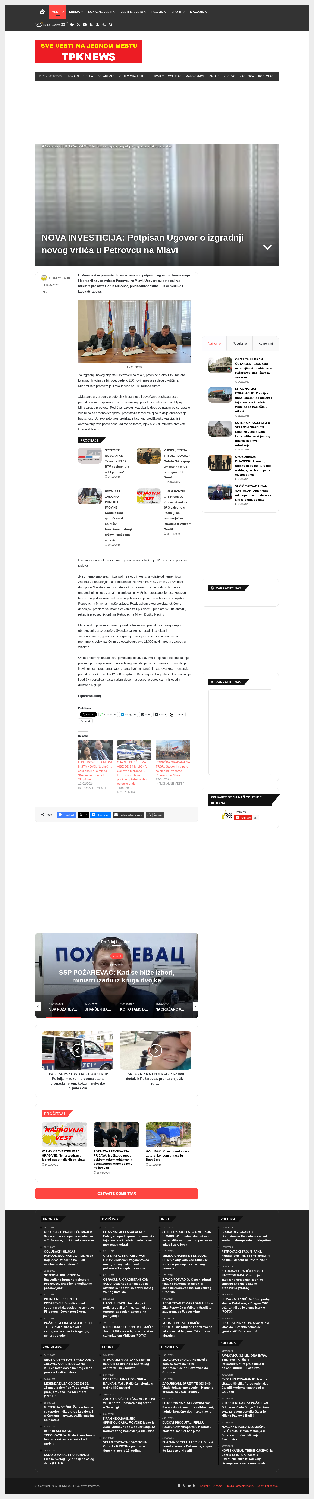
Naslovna (50, 146)
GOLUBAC (174, 76)
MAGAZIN (197, 11)
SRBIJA (74, 11)
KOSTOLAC (265, 76)
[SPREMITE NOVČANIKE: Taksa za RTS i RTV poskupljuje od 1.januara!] (90, 456)
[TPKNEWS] (88, 51)
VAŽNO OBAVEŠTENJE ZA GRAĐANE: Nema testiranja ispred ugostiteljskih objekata (63, 1155)
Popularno (240, 343)
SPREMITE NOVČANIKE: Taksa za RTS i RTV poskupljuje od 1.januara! (117, 461)
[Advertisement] (157, 112)
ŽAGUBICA (247, 76)
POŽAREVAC (105, 76)
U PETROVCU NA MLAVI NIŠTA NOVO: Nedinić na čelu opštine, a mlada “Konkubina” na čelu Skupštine (95, 770)
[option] (116, 975)
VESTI (56, 11)
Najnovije (214, 343)
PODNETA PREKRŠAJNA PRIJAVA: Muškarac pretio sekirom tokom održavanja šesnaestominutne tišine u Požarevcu (113, 1159)
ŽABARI (214, 76)
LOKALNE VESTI (100, 11)
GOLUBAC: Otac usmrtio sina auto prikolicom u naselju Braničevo (167, 1155)
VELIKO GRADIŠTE (131, 76)
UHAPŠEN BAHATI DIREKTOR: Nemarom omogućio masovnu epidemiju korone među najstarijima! (116, 980)
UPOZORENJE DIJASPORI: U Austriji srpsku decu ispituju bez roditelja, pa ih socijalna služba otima (253, 465)
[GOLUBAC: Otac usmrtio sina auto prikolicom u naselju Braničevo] (168, 1134)
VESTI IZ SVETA (131, 11)
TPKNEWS (56, 278)
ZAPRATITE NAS (228, 682)
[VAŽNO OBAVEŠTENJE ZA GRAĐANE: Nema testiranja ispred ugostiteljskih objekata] (64, 1134)
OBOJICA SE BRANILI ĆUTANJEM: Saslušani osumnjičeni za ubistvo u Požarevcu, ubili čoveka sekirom (253, 368)
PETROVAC (156, 76)
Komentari (265, 343)
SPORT (177, 11)
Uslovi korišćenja (267, 1485)
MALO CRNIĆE (195, 76)
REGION (157, 11)
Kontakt (205, 1485)
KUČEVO (229, 76)
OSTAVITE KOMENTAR (116, 1194)
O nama (217, 1485)
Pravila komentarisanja (239, 1485)
